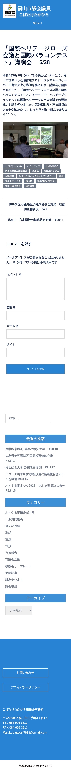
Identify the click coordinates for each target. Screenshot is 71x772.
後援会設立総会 (51, 171)
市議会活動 (12, 559)
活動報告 (9, 176)
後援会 (35, 171)
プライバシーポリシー (25, 687)
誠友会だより (14, 579)
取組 (8, 532)
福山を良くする (13, 181)
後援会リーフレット (18, 566)
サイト (10, 344)
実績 (8, 539)
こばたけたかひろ (13, 166)
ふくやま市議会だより (20, 512)
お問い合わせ (25, 672)
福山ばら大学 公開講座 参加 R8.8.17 (30, 467)
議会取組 (11, 586)
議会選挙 (30, 186)
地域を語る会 (51, 166)
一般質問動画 (14, 519)
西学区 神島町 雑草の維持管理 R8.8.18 (31, 449)
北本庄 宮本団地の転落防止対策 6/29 (34, 219)
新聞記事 (11, 572)
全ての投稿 (12, 525)
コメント (14, 274)
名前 (11, 307)
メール (12, 325)
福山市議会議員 (13, 186)
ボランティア (33, 166)
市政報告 (11, 552)
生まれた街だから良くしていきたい (36, 176)
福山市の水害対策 (46, 181)
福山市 (29, 181)
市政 (8, 546)
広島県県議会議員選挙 (16, 171)
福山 (61, 176)
